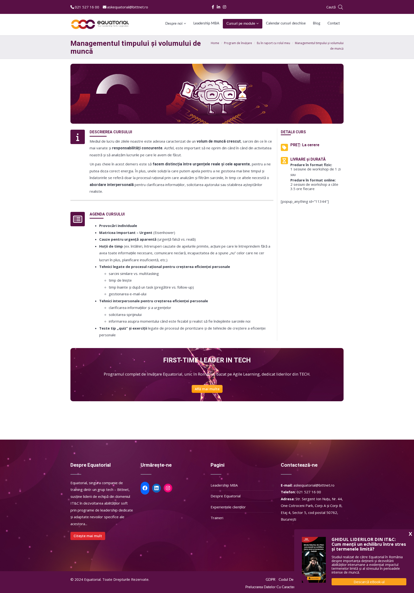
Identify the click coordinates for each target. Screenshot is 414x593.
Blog (316, 23)
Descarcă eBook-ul (369, 581)
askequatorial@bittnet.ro (127, 7)
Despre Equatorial (226, 496)
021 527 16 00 (87, 7)
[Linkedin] (219, 7)
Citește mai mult (88, 536)
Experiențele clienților (228, 507)
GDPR (270, 579)
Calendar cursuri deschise (286, 23)
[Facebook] (213, 7)
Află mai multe (207, 389)
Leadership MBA (206, 23)
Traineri (217, 517)
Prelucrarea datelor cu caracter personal (277, 587)
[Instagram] (225, 7)
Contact (334, 23)
